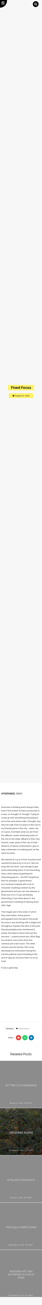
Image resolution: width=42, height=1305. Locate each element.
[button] (18, 1037)
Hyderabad (23, 1028)
